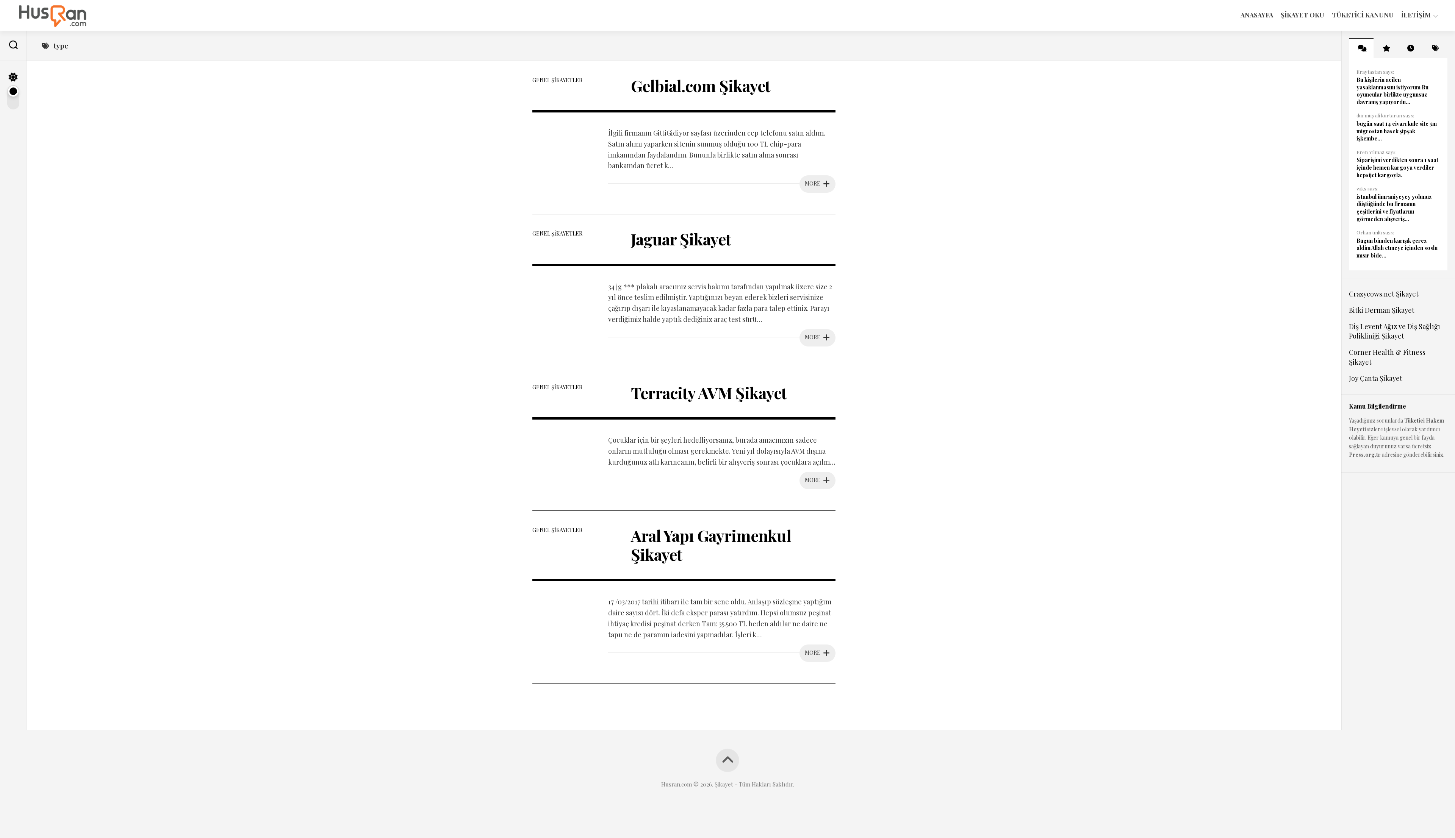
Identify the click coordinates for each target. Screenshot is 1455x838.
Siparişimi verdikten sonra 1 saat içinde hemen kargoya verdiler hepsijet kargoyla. (1397, 167)
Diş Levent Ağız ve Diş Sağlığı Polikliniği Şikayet (1394, 331)
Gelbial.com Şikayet (700, 85)
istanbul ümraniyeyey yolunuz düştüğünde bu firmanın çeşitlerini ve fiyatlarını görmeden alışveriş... (1394, 208)
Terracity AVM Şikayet (709, 392)
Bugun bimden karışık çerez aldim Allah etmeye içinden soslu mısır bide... (1397, 248)
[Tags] (1435, 48)
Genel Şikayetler (557, 80)
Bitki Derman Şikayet (1381, 310)
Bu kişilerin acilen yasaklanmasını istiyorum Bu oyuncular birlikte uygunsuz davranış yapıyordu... (1392, 91)
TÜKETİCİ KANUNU (1363, 15)
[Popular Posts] (1386, 48)
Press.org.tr (1365, 454)
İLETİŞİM (1416, 15)
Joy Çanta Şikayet (1375, 378)
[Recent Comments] (1361, 48)
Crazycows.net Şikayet (1384, 293)
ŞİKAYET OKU (1302, 15)
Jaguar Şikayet (681, 239)
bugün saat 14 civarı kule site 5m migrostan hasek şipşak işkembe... (1396, 131)
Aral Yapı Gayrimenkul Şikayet (711, 545)
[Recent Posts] (1410, 48)
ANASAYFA (1257, 15)
